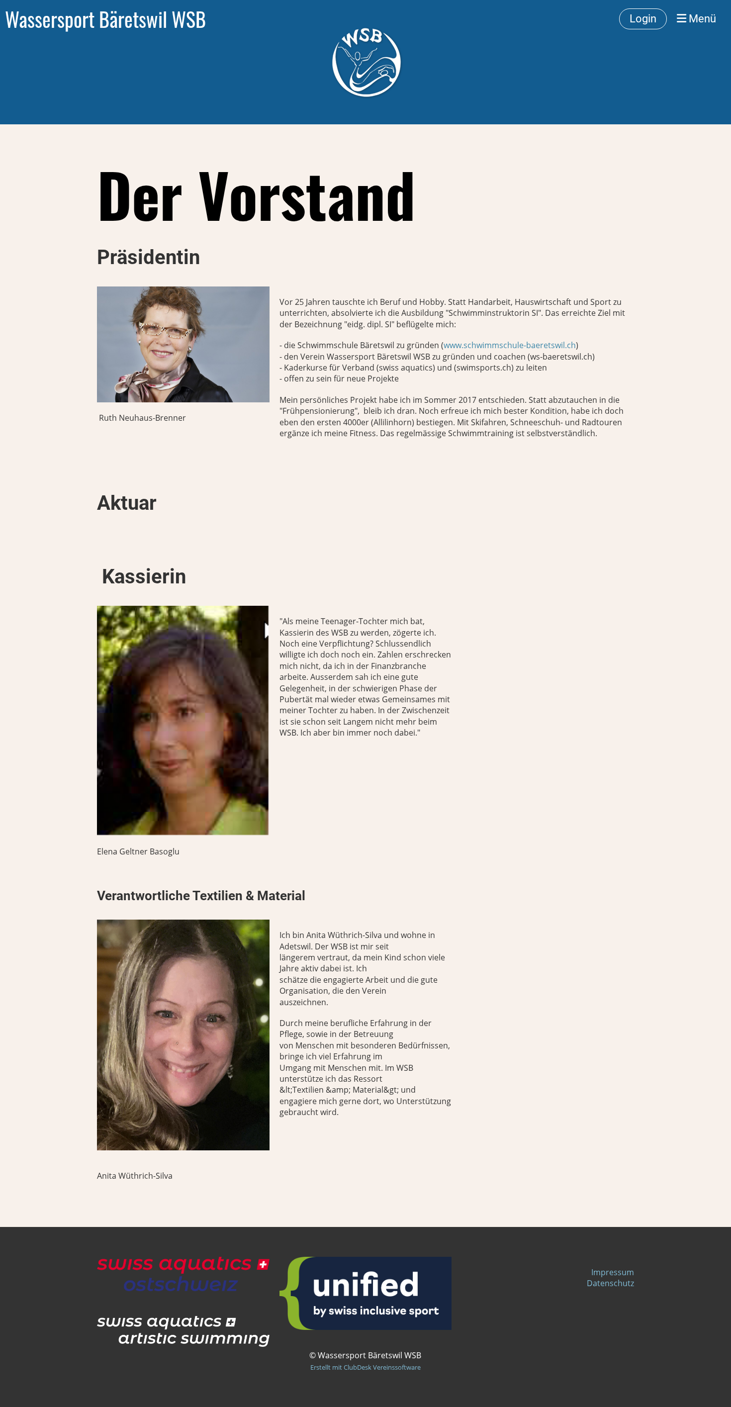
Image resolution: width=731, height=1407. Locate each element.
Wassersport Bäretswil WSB (105, 19)
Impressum (612, 1272)
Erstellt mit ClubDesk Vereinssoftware (365, 1367)
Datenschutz (610, 1283)
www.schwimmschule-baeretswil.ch (510, 345)
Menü (701, 18)
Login (643, 18)
